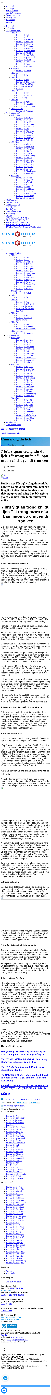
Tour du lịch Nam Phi (24, 104)
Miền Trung (15, 115)
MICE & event (12, 11)
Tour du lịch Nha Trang (25, 131)
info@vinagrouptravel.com (14, 1106)
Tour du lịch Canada (24, 95)
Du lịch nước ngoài (13, 30)
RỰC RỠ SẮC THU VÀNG (17, 218)
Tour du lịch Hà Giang (25, 198)
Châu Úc (14, 73)
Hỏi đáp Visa (11, 17)
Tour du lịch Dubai (23, 71)
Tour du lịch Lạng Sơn (25, 191)
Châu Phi (14, 100)
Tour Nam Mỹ (21, 97)
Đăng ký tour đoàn (13, 211)
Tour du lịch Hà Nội (24, 178)
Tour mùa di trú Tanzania (26, 106)
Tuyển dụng (10, 20)
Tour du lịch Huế (22, 129)
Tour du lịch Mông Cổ (24, 48)
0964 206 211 (22, 1103)
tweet (5, 478)
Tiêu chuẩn (10, 1273)
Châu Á (14, 33)
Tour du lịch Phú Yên (24, 133)
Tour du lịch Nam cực (24, 111)
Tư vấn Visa (11, 209)
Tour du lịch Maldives (24, 44)
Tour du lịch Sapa (23, 187)
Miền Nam (15, 142)
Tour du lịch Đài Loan (24, 39)
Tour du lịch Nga (22, 80)
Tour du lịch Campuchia (25, 62)
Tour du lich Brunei (23, 64)
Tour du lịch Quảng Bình (26, 135)
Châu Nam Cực (17, 109)
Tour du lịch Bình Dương (26, 171)
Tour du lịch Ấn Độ (23, 59)
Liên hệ (9, 22)
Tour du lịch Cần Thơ (24, 160)
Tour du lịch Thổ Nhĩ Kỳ (26, 82)
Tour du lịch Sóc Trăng (25, 164)
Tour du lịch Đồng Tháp (25, 162)
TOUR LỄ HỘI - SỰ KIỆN (17, 222)
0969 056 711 (34, 1103)
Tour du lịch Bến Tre (24, 158)
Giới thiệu (10, 8)
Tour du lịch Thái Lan (24, 42)
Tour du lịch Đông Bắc (25, 180)
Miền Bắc (15, 175)
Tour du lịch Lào (22, 37)
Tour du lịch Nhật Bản (24, 53)
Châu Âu (14, 77)
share (5, 475)
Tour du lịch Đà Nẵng (24, 117)
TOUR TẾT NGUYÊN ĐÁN (18, 225)
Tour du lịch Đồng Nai (25, 146)
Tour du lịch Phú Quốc (25, 149)
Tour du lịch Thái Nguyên (26, 193)
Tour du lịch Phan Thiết (25, 126)
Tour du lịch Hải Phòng (25, 189)
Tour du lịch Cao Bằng (25, 196)
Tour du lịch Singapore (25, 46)
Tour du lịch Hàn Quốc (25, 55)
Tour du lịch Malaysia (24, 66)
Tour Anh (19, 88)
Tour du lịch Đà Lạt (23, 120)
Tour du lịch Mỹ (22, 93)
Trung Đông (16, 68)
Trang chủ (10, 6)
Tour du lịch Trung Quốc (25, 57)
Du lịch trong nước (13, 113)
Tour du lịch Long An (24, 153)
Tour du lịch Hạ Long (24, 184)
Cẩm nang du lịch (13, 15)
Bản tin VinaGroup (13, 13)
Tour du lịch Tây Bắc (24, 182)
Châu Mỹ (14, 91)
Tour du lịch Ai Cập (23, 102)
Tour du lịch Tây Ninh (24, 144)
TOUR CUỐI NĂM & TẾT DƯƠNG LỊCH (23, 227)
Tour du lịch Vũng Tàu (25, 173)
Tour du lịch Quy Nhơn (25, 124)
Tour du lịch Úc (22, 75)
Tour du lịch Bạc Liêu (24, 167)
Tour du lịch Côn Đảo (24, 151)
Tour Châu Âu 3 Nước (25, 84)
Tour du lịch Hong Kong (25, 51)
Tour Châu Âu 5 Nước (25, 86)
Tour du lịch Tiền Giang (25, 155)
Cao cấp (9, 1271)
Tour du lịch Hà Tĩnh (24, 122)
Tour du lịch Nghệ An (24, 140)
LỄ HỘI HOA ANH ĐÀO (16, 220)
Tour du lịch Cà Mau (24, 169)
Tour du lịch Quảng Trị (25, 138)
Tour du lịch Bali (22, 35)
